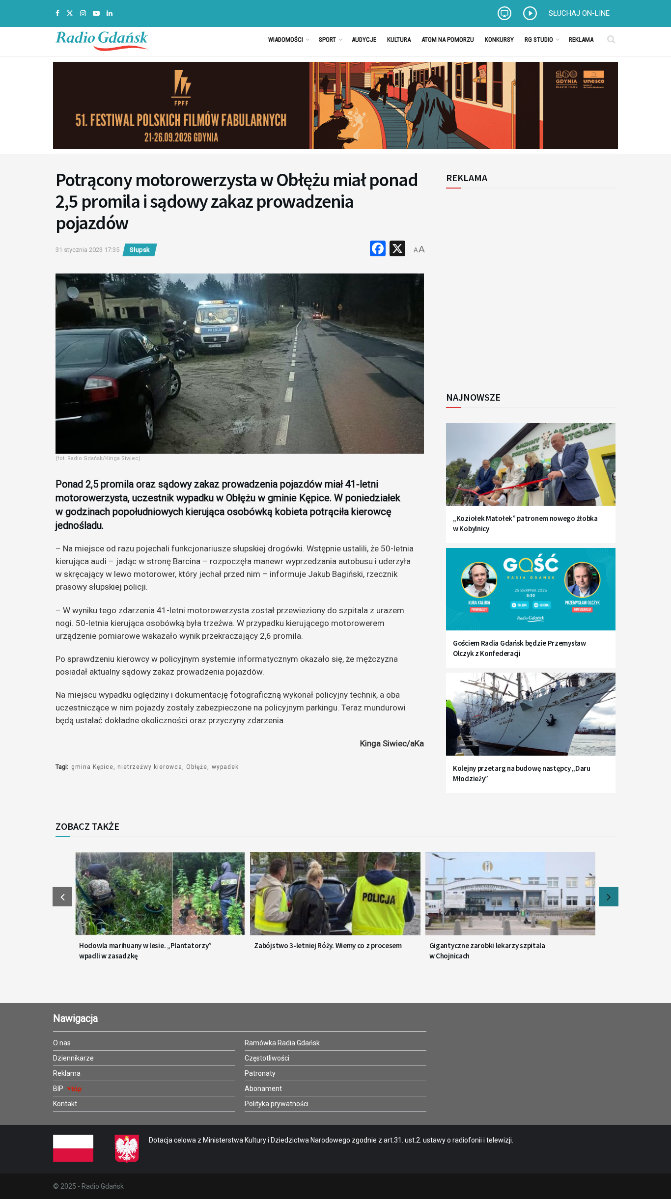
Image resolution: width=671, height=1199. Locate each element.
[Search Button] (611, 39)
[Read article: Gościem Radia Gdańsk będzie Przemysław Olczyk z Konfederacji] (530, 595)
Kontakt (65, 1104)
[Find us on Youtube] (96, 13)
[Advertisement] (527, 284)
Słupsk (140, 249)
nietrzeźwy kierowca (149, 766)
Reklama (581, 39)
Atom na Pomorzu (447, 39)
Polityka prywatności (276, 1104)
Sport (327, 39)
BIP (59, 1088)
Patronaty (260, 1073)
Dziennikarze (73, 1058)
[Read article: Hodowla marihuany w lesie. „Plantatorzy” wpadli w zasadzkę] (160, 899)
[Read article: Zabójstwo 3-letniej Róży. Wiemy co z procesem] (335, 899)
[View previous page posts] (62, 896)
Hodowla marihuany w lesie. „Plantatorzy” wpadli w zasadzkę (145, 950)
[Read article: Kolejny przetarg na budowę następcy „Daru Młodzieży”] (530, 720)
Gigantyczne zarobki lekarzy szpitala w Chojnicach (487, 950)
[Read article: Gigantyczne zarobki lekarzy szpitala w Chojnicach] (510, 899)
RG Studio (539, 39)
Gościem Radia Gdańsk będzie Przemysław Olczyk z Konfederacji (519, 648)
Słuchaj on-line (579, 13)
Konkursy (499, 39)
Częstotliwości (267, 1058)
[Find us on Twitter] (69, 13)
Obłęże (196, 766)
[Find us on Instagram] (83, 13)
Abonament (263, 1088)
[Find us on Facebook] (57, 13)
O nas (62, 1043)
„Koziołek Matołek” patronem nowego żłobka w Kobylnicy (525, 523)
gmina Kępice (92, 766)
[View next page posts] (608, 896)
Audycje (364, 39)
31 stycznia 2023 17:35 (87, 249)
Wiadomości (285, 39)
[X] (397, 250)
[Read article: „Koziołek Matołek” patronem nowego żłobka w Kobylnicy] (530, 470)
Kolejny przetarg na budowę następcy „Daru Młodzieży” (521, 773)
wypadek (225, 766)
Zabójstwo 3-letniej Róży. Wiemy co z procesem (328, 945)
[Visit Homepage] (102, 39)
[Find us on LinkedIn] (109, 13)
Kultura (399, 39)
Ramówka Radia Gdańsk (282, 1043)
